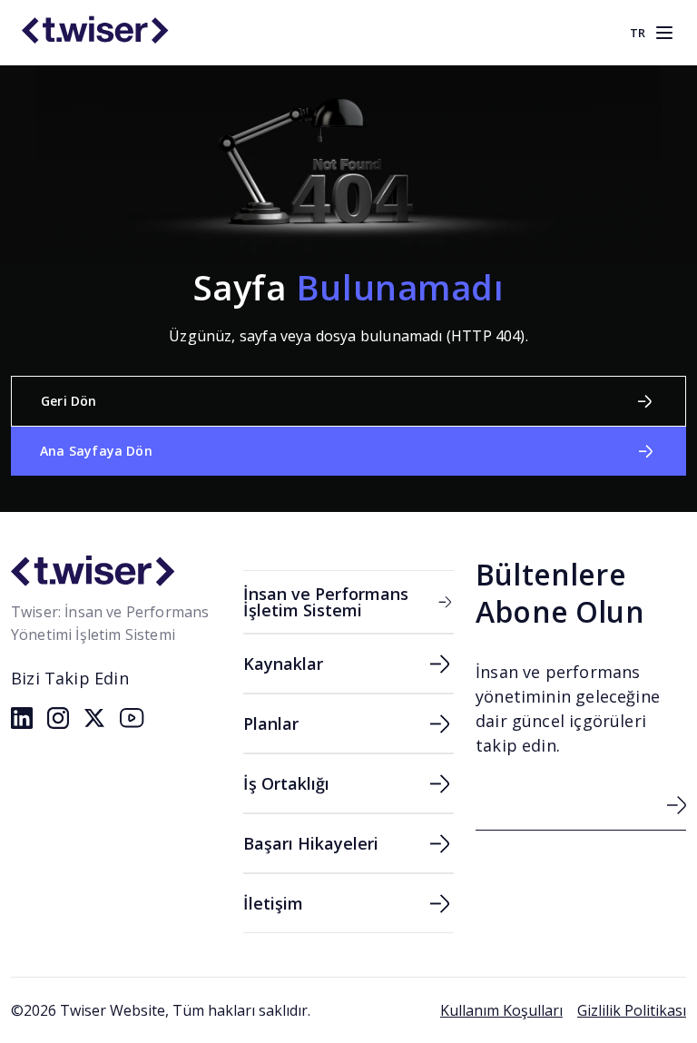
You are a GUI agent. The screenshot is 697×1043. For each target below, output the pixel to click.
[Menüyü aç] (664, 33)
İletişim (273, 903)
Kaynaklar (283, 663)
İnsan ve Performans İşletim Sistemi (325, 601)
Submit (676, 805)
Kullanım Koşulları (501, 1010)
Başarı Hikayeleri (310, 843)
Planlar (271, 723)
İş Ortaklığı (286, 783)
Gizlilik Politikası (631, 1010)
